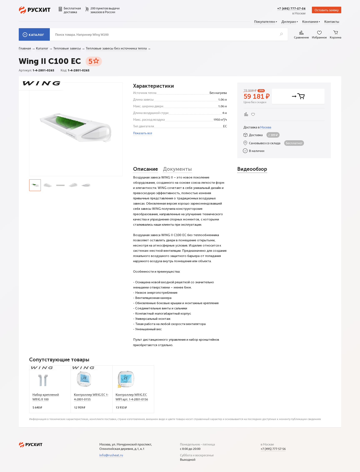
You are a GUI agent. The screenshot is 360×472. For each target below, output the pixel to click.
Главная (25, 48)
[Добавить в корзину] (298, 96)
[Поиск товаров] (281, 34)
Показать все (142, 133)
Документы (177, 169)
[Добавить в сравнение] (246, 114)
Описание (145, 169)
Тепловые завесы (67, 48)
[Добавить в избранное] (253, 114)
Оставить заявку (327, 10)
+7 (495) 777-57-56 (291, 8)
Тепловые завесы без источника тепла (116, 48)
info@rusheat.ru (111, 455)
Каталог (42, 48)
